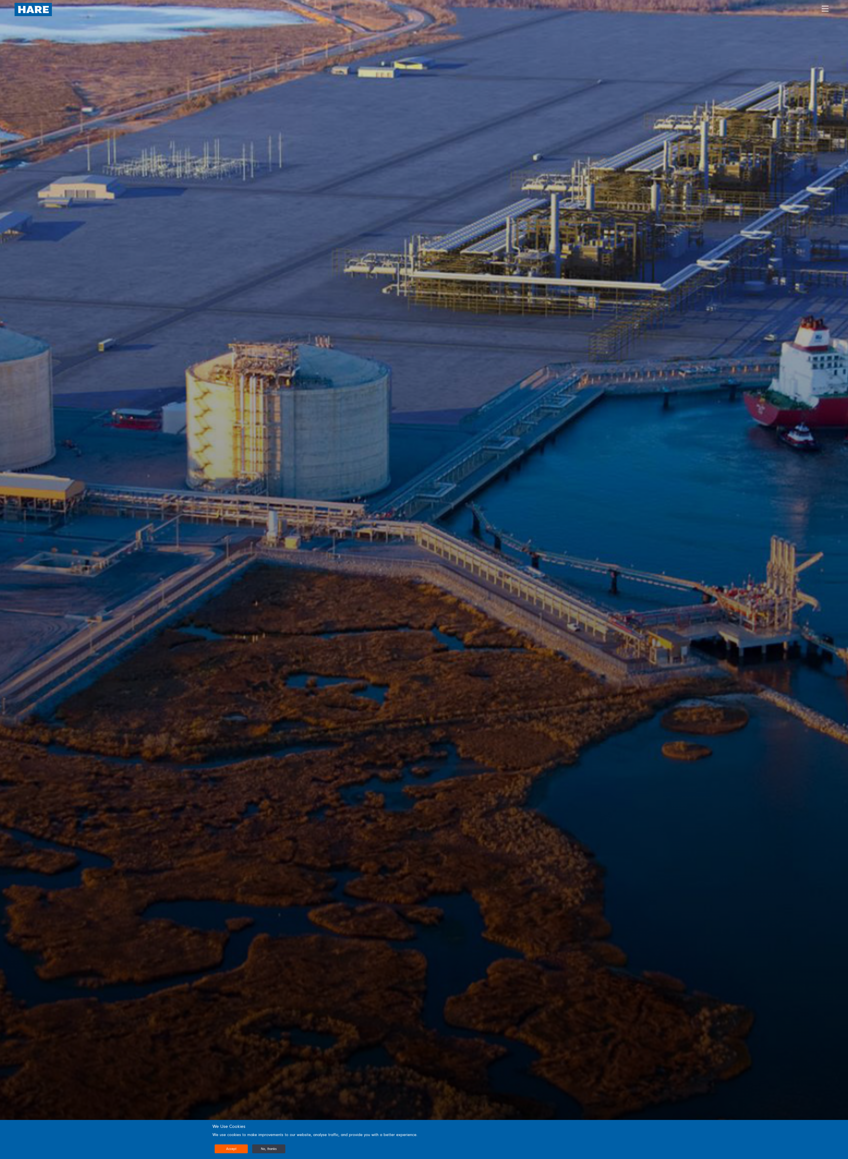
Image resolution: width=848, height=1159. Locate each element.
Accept (231, 1149)
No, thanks (269, 1149)
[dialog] (424, 1139)
